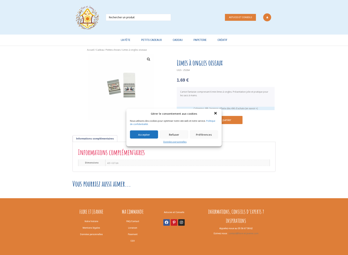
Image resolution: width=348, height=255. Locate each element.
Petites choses (113, 49)
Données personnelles (175, 141)
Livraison (132, 228)
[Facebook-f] (166, 222)
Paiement (133, 234)
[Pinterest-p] (174, 222)
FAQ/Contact (132, 221)
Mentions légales (91, 228)
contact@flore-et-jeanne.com (243, 233)
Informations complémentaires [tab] (95, 138)
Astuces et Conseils (240, 17)
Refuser (174, 134)
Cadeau (100, 49)
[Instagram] (181, 222)
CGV (132, 241)
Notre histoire (91, 221)
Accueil (90, 49)
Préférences (204, 134)
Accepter (144, 134)
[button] (216, 113)
